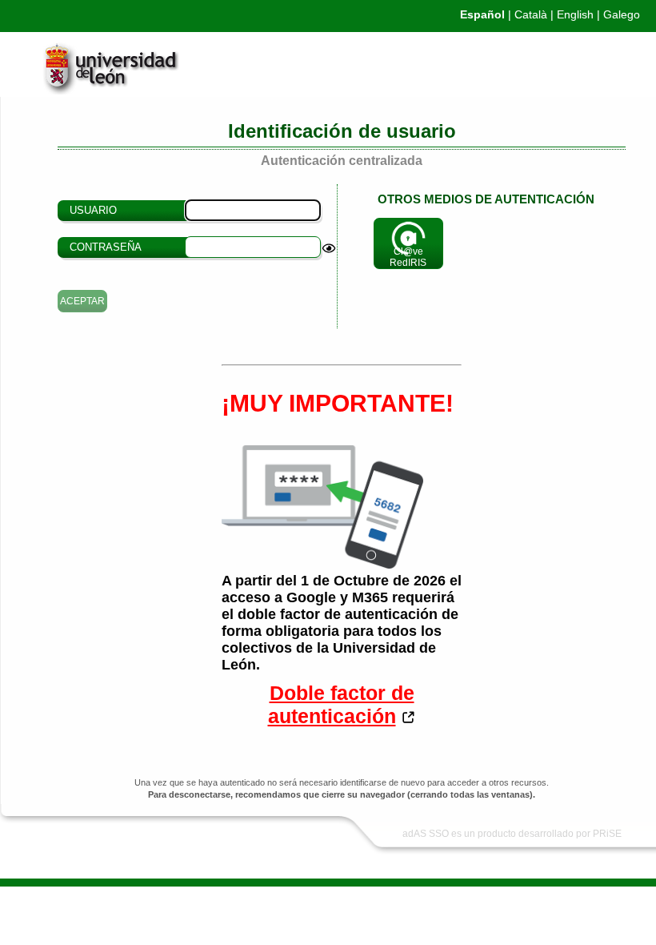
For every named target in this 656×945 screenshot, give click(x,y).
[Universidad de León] (92, 90)
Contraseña (106, 247)
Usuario (93, 210)
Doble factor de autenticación (341, 704)
